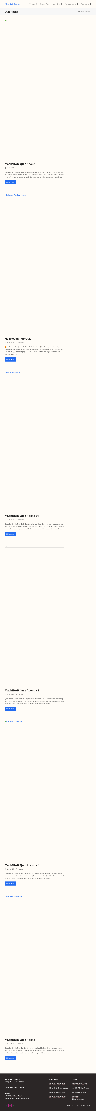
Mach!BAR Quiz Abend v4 (22, 515)
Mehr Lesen (10, 182)
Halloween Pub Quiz (18, 338)
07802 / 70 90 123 (16, 1096)
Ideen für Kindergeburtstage (58, 1088)
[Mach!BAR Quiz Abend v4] (34, 441)
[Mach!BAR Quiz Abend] (34, 89)
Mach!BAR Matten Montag (80, 1088)
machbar (21, 168)
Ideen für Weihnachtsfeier (57, 1096)
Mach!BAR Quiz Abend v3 (22, 690)
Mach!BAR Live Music (79, 1092)
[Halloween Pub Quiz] (34, 264)
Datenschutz (80, 1105)
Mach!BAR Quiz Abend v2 (22, 865)
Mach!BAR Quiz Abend (20, 163)
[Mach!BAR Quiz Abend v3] (34, 616)
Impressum (70, 1105)
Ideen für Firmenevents (57, 1083)
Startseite (80, 12)
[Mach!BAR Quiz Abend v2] (34, 791)
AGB (88, 1105)
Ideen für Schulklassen (57, 1092)
